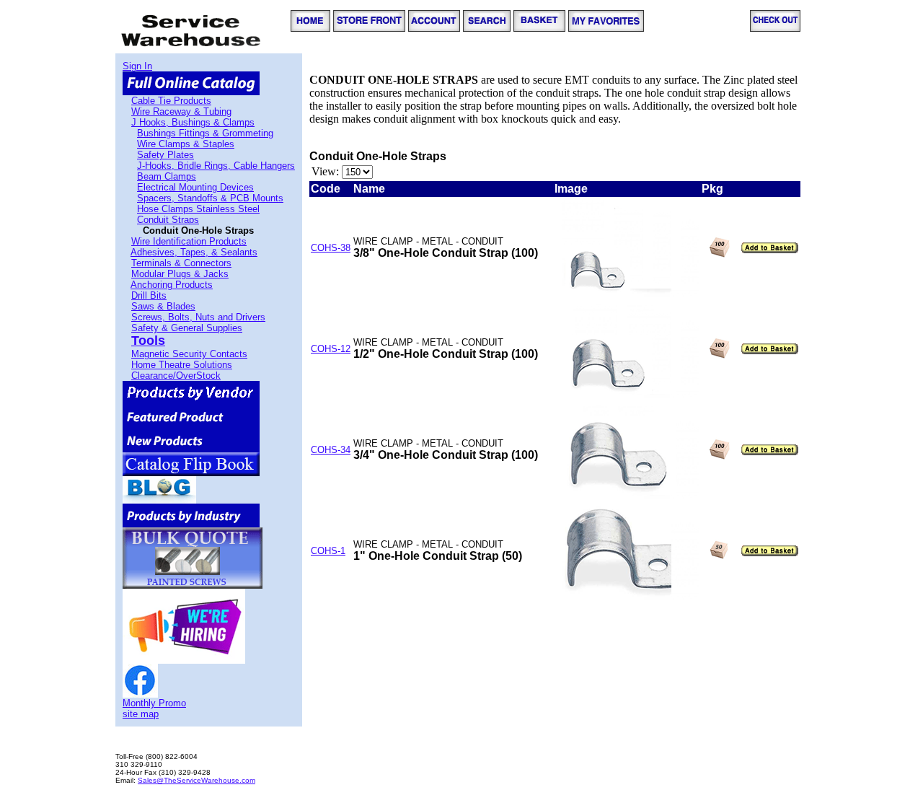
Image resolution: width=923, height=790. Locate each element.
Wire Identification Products (189, 241)
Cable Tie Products (171, 100)
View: (325, 171)
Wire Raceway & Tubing (181, 111)
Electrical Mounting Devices (195, 187)
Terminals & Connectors (181, 263)
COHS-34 (330, 449)
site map (141, 713)
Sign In (137, 66)
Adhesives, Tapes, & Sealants (194, 252)
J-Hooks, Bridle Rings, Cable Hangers (216, 165)
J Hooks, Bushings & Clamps (193, 122)
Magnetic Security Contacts (189, 353)
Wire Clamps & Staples (185, 144)
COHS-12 (330, 348)
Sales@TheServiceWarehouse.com (196, 780)
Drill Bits (149, 295)
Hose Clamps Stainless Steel (198, 208)
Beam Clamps (166, 176)
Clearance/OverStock (176, 375)
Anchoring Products (172, 284)
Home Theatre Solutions (181, 364)
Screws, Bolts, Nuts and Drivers (198, 317)
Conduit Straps (168, 219)
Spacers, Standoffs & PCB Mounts (210, 198)
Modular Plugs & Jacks (180, 273)
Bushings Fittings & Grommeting (205, 133)
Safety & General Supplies (186, 327)
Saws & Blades (163, 306)
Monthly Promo (154, 703)
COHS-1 (328, 550)
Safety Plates (165, 154)
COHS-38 (330, 247)
